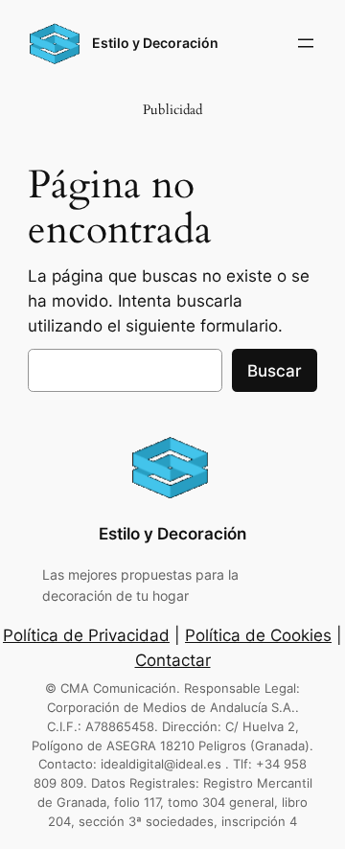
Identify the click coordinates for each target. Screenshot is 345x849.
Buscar (274, 370)
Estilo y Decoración (155, 42)
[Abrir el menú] (305, 43)
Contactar (173, 660)
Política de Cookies (258, 635)
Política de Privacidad (86, 635)
